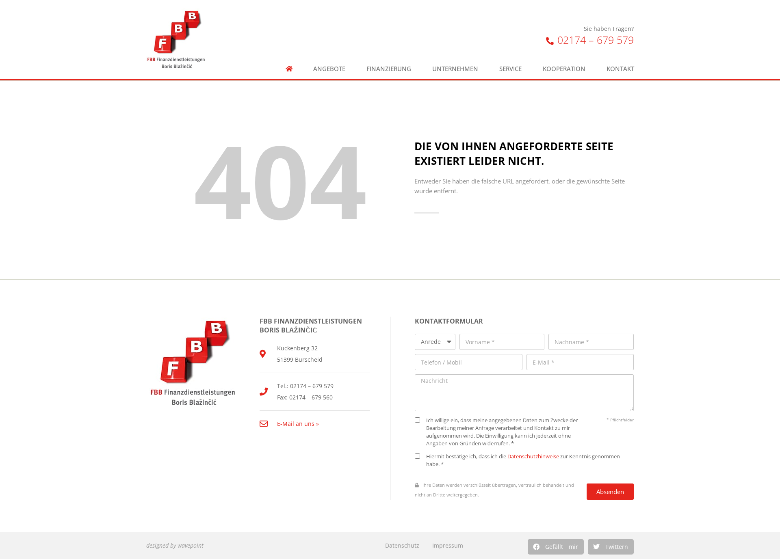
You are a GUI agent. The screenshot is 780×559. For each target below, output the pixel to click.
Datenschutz (402, 545)
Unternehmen (455, 69)
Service (510, 69)
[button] (556, 547)
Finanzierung (388, 69)
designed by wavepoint (175, 545)
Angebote (329, 69)
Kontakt (620, 69)
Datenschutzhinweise (533, 456)
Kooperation (564, 69)
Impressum (447, 545)
